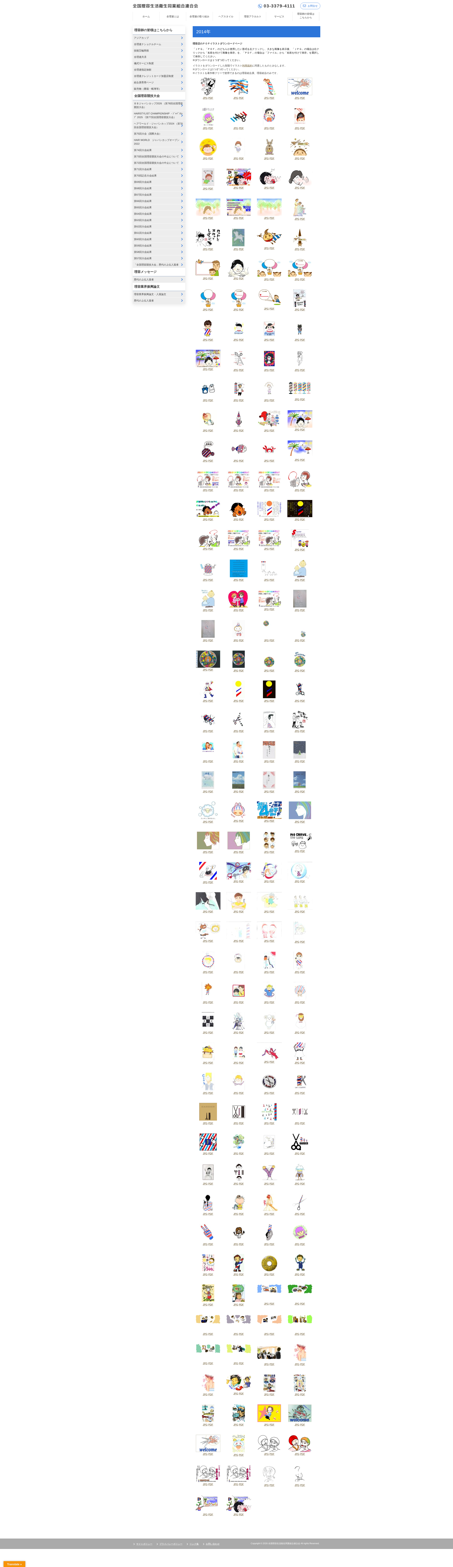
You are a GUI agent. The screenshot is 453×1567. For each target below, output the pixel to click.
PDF (210, 98)
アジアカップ (141, 37)
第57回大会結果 (143, 258)
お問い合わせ (213, 1544)
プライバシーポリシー (170, 1544)
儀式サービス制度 (144, 63)
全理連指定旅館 (142, 69)
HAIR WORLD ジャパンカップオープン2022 (156, 142)
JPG (205, 98)
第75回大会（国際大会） (148, 133)
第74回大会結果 (143, 150)
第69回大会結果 (143, 182)
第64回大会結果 (143, 213)
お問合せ (313, 5)
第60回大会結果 (143, 239)
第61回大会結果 (143, 232)
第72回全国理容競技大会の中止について (156, 162)
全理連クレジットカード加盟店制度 (154, 76)
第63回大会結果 (143, 220)
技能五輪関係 (141, 50)
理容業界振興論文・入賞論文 (150, 294)
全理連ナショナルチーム (147, 44)
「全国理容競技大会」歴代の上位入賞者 (156, 264)
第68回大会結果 (143, 188)
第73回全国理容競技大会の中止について (156, 156)
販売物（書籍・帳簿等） (147, 88)
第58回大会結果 (143, 252)
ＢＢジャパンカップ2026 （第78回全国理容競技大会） (158, 105)
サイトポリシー (144, 1544)
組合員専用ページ (144, 82)
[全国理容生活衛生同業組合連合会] (165, 5)
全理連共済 (140, 57)
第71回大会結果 (143, 169)
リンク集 (194, 1544)
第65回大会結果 (143, 207)
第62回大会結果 (143, 226)
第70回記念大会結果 (145, 175)
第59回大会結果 (143, 245)
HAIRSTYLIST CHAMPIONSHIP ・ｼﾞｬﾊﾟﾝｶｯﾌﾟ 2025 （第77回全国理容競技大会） (158, 115)
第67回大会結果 (143, 194)
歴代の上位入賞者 (144, 279)
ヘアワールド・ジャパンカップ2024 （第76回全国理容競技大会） (158, 125)
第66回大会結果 (143, 201)
